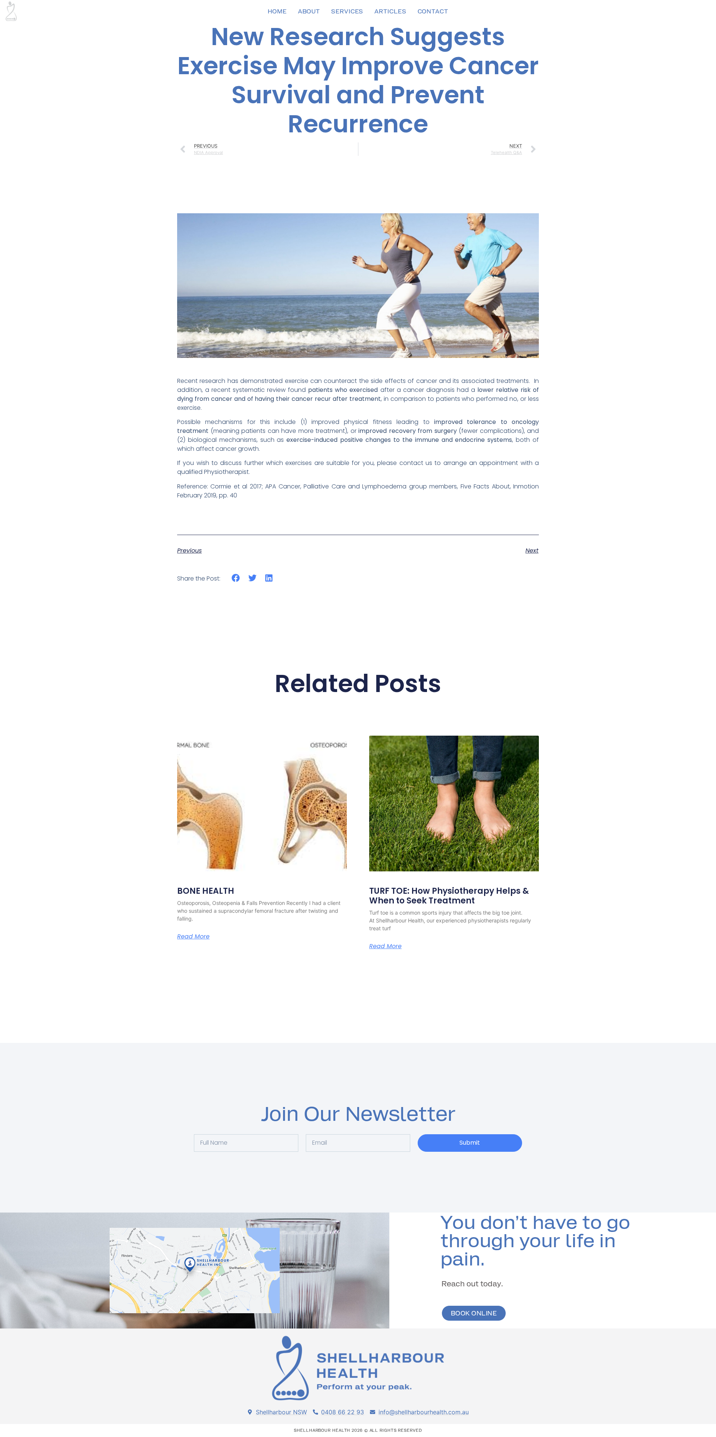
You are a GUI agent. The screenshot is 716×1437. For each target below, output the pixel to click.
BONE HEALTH (205, 891)
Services (347, 11)
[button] (236, 578)
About (309, 11)
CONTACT (433, 11)
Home (277, 11)
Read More (193, 937)
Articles (390, 11)
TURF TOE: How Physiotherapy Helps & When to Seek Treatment (449, 895)
